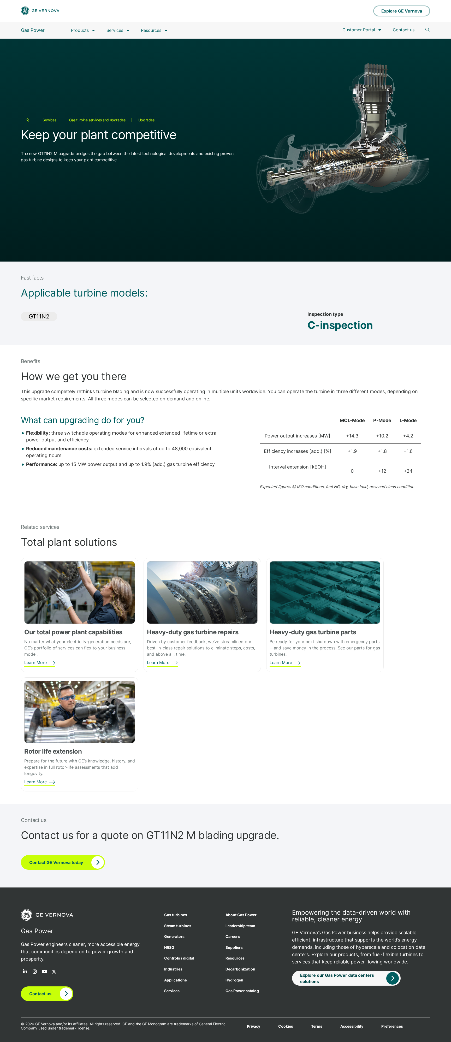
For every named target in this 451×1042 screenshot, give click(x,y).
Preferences (392, 1026)
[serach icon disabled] (427, 29)
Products (80, 30)
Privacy (253, 1026)
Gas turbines (175, 915)
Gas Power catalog (242, 990)
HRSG (169, 947)
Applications (175, 980)
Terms (316, 1026)
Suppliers (234, 947)
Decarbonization (240, 969)
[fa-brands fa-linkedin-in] (25, 972)
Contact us (403, 29)
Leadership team (240, 925)
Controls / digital (179, 958)
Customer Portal (358, 29)
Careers (232, 936)
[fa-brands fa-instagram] (35, 972)
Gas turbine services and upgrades (97, 120)
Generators (174, 936)
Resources (151, 30)
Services (114, 30)
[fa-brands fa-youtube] (44, 972)
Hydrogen (234, 980)
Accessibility (351, 1026)
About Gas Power (241, 915)
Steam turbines (177, 925)
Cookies (285, 1026)
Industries (173, 969)
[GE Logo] (40, 11)
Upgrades (146, 120)
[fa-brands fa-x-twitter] (54, 972)
